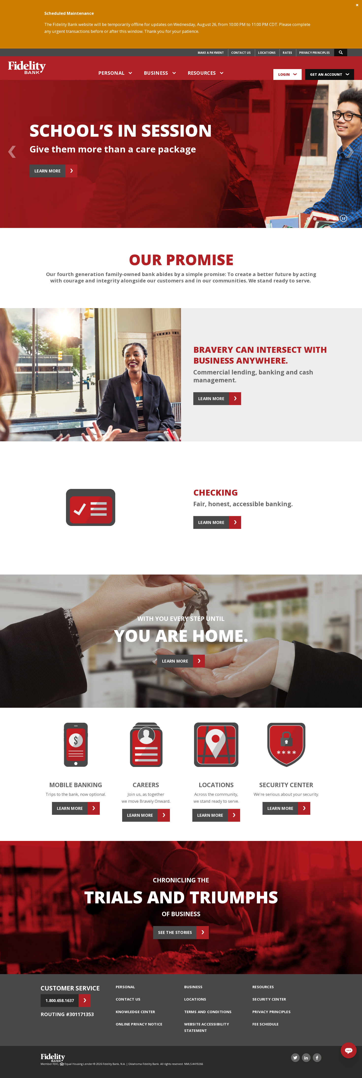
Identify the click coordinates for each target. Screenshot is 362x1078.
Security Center (269, 999)
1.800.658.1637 (60, 1000)
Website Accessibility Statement (206, 1027)
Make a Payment (211, 53)
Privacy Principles (314, 53)
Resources (202, 73)
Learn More (175, 661)
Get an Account (326, 74)
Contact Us (241, 53)
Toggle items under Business (174, 73)
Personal (111, 73)
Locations (267, 53)
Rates (287, 53)
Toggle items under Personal (130, 73)
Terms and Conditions (208, 1011)
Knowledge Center (135, 1011)
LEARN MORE (47, 171)
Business (156, 73)
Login (284, 74)
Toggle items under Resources (222, 73)
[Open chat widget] (349, 1050)
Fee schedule (265, 1024)
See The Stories (175, 932)
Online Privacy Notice (139, 1024)
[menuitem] (211, 52)
